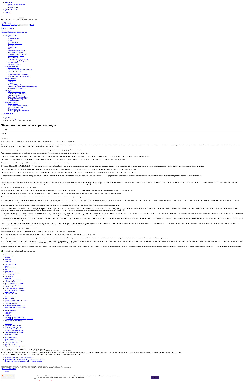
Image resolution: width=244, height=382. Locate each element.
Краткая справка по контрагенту (19, 76)
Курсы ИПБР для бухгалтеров (18, 85)
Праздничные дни (14, 109)
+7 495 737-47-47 (6, 21)
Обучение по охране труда (17, 88)
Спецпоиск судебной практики (18, 61)
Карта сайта (7, 371)
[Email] (31, 25)
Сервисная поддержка (15, 52)
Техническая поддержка (16, 56)
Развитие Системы (14, 64)
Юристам (11, 49)
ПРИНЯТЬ (155, 377)
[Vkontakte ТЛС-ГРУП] (8, 369)
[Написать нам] (22, 25)
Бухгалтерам (12, 47)
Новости (7, 11)
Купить (10, 37)
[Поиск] (1, 16)
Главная (7, 117)
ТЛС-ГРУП (8, 254)
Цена (10, 40)
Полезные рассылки (14, 100)
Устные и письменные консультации (20, 69)
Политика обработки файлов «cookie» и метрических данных (25, 359)
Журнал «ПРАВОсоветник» (17, 93)
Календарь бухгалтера (15, 107)
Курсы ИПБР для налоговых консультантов (22, 86)
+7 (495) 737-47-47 (7, 114)
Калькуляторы (13, 104)
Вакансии (11, 6)
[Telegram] (13, 25)
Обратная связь (13, 7)
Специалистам (13, 45)
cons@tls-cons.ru (6, 23)
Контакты (8, 12)
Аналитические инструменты (18, 59)
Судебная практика (14, 73)
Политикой (115, 375)
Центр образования (11, 78)
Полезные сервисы (11, 102)
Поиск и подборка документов (18, 74)
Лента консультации (15, 71)
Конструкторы (13, 62)
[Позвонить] (5, 25)
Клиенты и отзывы (11, 9)
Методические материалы (16, 92)
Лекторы (11, 81)
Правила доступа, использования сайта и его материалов (23, 361)
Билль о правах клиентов (16, 4)
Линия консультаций (11, 66)
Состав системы (13, 57)
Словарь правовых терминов (17, 99)
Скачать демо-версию (15, 44)
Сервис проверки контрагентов (18, 111)
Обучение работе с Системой (17, 54)
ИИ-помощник (13, 42)
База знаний (8, 90)
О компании (9, 2)
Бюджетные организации (16, 50)
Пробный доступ (13, 38)
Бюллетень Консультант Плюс (18, 97)
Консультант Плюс (11, 35)
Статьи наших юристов (12, 119)
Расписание (12, 80)
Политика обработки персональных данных (19, 357)
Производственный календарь (18, 105)
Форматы (11, 83)
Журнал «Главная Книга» (16, 95)
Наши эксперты (13, 68)
